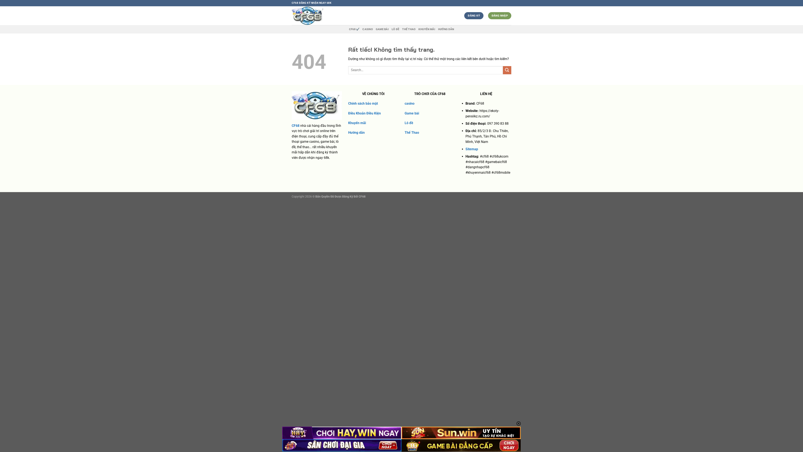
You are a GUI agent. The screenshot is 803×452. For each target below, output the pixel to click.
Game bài (412, 113)
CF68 (295, 126)
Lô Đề (395, 29)
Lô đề (409, 123)
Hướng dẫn (446, 29)
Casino (367, 29)
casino (409, 103)
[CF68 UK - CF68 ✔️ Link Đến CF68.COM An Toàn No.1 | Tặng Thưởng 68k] (316, 15)
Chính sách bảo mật (363, 103)
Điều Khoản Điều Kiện (364, 113)
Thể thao (409, 29)
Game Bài (382, 29)
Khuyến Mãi (426, 29)
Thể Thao (412, 133)
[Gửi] (507, 70)
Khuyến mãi (357, 123)
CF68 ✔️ (354, 29)
